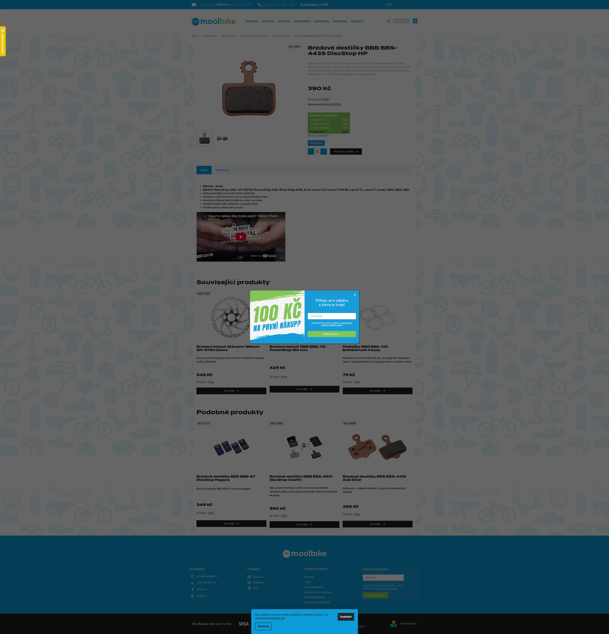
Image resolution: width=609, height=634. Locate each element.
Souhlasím (346, 616)
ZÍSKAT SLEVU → (331, 334)
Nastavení (263, 626)
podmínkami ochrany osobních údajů (336, 324)
